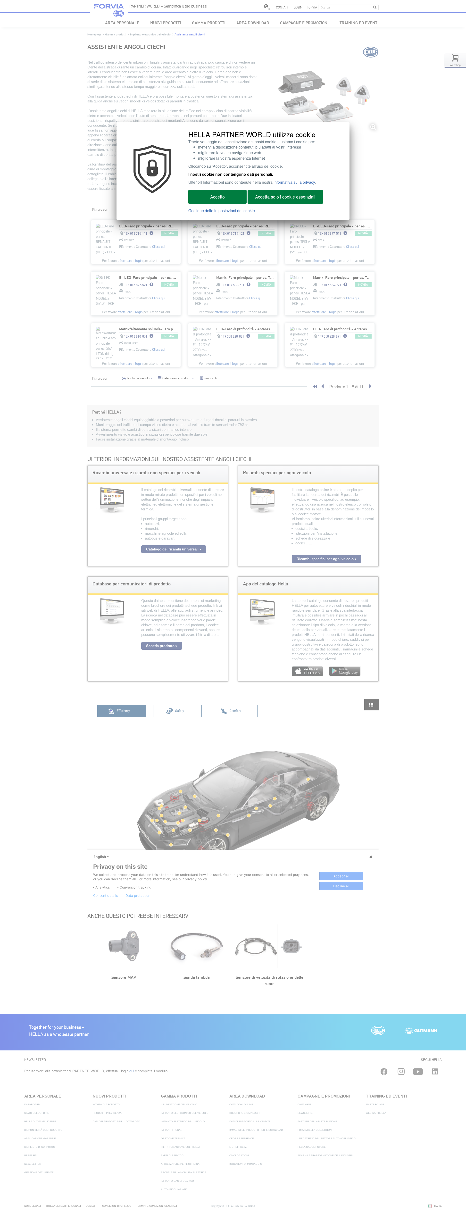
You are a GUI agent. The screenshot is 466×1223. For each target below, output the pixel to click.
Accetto (217, 196)
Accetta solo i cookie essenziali (285, 196)
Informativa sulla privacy (294, 182)
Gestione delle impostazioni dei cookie (221, 210)
